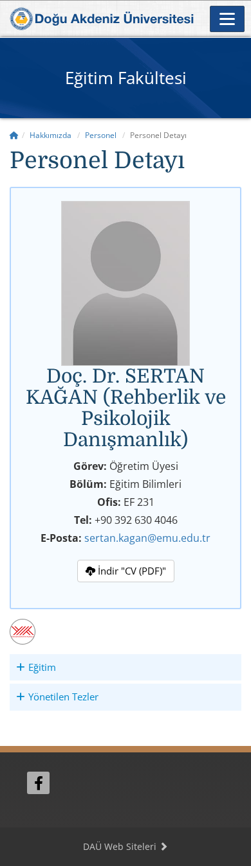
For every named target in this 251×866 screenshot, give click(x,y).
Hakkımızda (50, 135)
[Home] (14, 135)
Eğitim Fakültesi (126, 78)
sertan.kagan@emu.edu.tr (147, 538)
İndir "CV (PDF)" (130, 570)
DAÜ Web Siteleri (121, 846)
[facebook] (38, 783)
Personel (100, 135)
